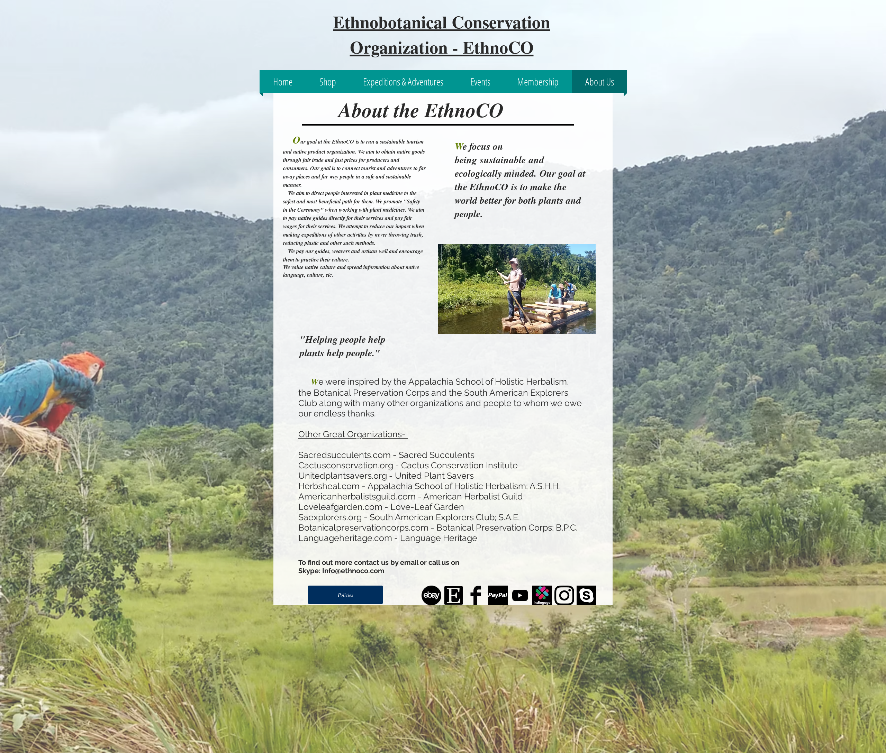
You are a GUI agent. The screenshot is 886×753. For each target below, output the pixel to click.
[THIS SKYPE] (586, 595)
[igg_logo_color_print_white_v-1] (542, 595)
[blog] (431, 595)
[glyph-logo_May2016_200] (564, 595)
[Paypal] (498, 595)
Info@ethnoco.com (353, 571)
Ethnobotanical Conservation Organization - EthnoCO (441, 34)
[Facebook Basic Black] (476, 595)
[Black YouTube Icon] (520, 595)
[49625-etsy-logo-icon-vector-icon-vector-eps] (453, 595)
